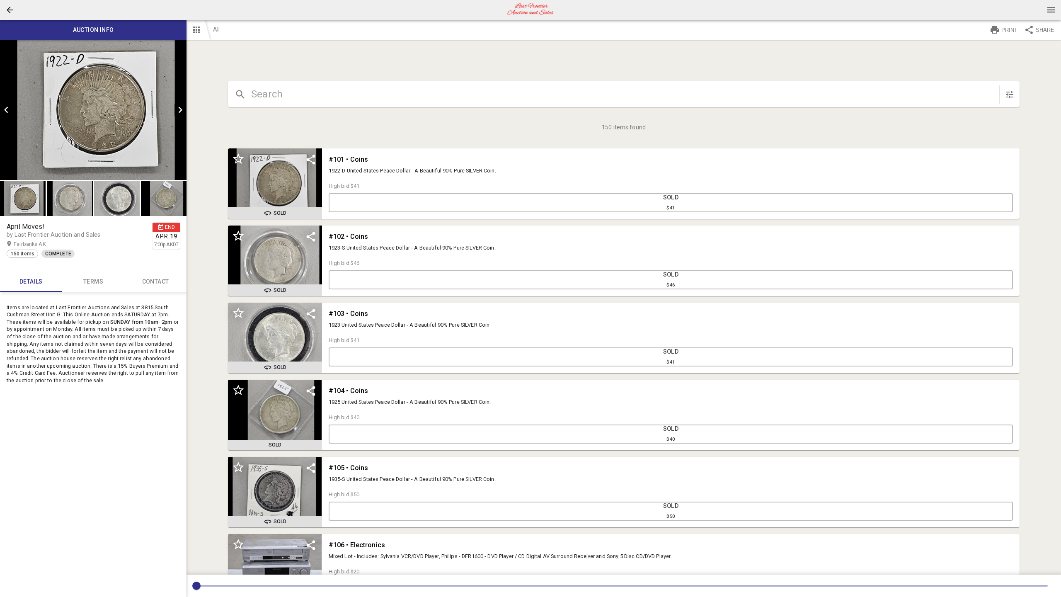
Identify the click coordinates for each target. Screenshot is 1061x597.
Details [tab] (31, 281)
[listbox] (93, 110)
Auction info (93, 30)
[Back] (10, 10)
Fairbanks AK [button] (38, 244)
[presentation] (530, 9)
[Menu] (1051, 10)
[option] (93, 110)
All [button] (216, 29)
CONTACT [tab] (155, 281)
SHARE (1045, 30)
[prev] (6, 110)
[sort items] (1009, 94)
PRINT (1009, 30)
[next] (180, 110)
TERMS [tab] (93, 281)
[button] (10, 10)
